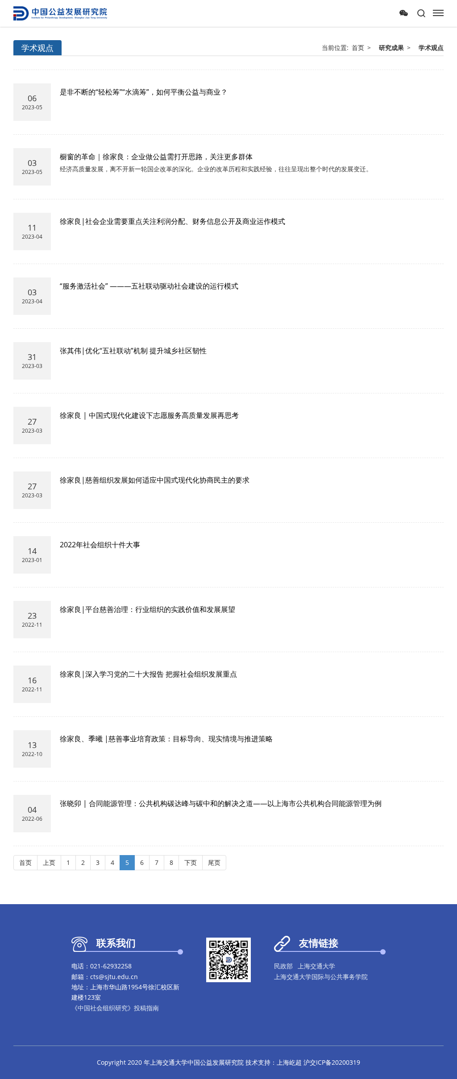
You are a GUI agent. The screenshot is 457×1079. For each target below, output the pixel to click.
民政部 (283, 966)
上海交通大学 (316, 966)
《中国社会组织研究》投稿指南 (115, 1008)
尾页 (214, 862)
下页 (190, 862)
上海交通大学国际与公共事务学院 (321, 976)
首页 (358, 47)
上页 (49, 862)
